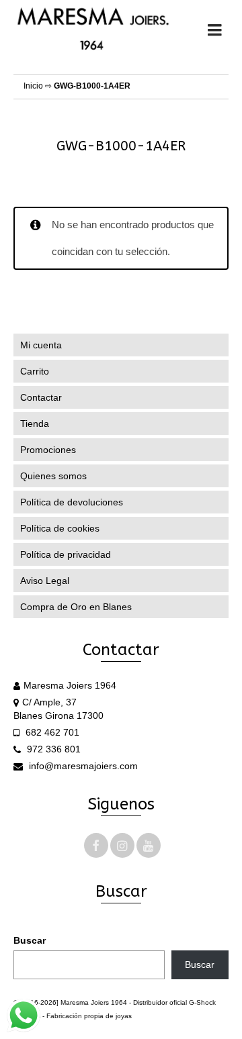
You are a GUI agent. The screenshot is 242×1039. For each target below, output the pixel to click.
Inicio (33, 86)
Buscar (29, 940)
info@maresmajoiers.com (82, 765)
